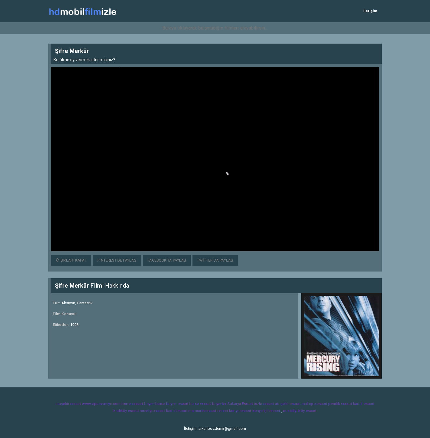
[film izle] (82, 11)
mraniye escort (152, 410)
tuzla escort (264, 403)
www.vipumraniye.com (101, 403)
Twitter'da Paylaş (215, 260)
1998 (74, 324)
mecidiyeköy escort (300, 410)
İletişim (370, 11)
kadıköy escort (126, 410)
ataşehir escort (68, 403)
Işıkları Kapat (73, 260)
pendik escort (340, 403)
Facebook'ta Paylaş (166, 260)
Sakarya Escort (240, 403)
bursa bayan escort (171, 403)
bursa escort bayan (137, 403)
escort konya (228, 410)
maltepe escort (314, 403)
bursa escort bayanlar (207, 403)
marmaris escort (202, 410)
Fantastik (85, 303)
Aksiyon (68, 303)
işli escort (272, 410)
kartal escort (363, 403)
